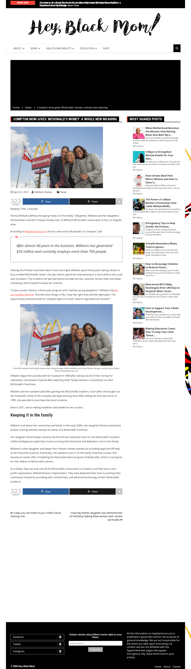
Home (158, 666)
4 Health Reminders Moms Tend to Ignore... (161, 245)
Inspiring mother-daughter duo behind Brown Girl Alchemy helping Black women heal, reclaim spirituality (96, 516)
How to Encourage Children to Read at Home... (161, 265)
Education (87, 48)
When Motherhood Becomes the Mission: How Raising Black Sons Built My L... (162, 131)
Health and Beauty (58, 48)
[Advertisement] (95, 83)
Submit (177, 666)
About (17, 48)
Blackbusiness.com (35, 231)
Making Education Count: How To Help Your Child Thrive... (160, 332)
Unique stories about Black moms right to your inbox (95, 635)
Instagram (18, 651)
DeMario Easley (43, 192)
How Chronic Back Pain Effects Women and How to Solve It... (161, 179)
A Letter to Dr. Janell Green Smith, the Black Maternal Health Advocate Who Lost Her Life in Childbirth (78, 4)
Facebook (18, 637)
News (34, 48)
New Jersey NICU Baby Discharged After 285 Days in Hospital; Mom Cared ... (162, 288)
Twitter (17, 644)
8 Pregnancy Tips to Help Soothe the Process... (160, 225)
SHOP (106, 48)
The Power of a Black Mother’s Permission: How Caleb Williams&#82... (161, 203)
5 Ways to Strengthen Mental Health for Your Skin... (159, 155)
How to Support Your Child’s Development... (162, 310)
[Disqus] (66, 565)
